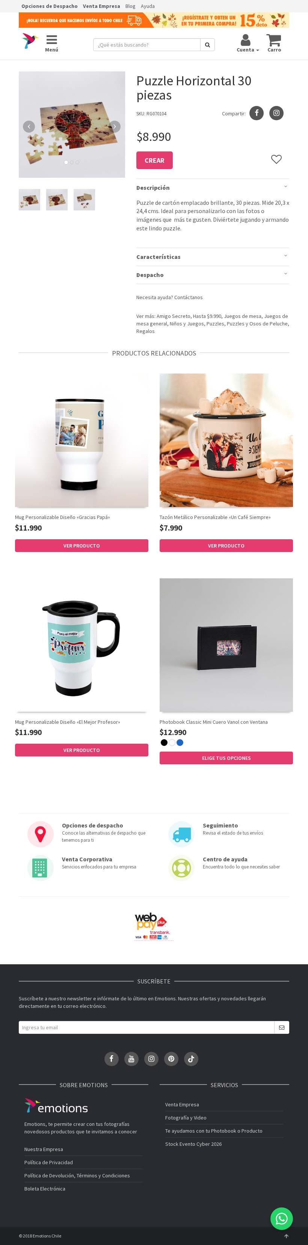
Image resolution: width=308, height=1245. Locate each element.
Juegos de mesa (242, 316)
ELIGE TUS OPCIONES (226, 758)
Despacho (150, 274)
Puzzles (215, 323)
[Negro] (164, 742)
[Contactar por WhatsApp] (281, 1218)
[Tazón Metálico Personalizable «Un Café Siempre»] (226, 440)
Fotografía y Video (186, 1117)
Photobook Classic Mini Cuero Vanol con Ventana (214, 722)
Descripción (153, 187)
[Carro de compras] (274, 40)
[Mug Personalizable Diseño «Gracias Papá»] (81, 440)
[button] (27, 124)
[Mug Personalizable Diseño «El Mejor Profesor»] (81, 645)
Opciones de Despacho (49, 6)
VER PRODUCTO (81, 545)
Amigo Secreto (173, 316)
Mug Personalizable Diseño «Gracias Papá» (62, 517)
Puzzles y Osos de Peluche (257, 323)
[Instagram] (276, 113)
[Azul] (180, 742)
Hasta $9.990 (207, 316)
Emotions (56, 1105)
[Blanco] (172, 742)
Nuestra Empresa (43, 1149)
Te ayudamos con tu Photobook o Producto (214, 1130)
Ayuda (148, 6)
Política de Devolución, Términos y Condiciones (77, 1175)
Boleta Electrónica (44, 1188)
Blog (130, 6)
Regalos (145, 331)
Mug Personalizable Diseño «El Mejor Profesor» (67, 722)
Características (158, 256)
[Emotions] (31, 41)
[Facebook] (111, 1059)
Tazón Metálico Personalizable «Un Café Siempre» (215, 517)
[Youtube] (131, 1059)
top (286, 1236)
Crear (155, 160)
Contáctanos (188, 297)
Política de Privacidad (48, 1162)
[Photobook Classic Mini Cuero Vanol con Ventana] (226, 645)
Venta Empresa (101, 6)
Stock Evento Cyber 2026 (193, 1144)
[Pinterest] (171, 1059)
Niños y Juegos (187, 323)
